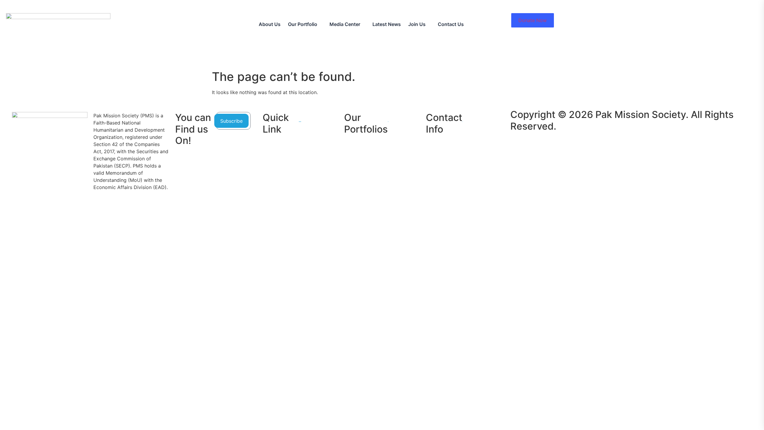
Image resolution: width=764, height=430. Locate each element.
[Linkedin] (491, 118)
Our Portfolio (302, 24)
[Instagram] (491, 154)
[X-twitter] (491, 142)
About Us (270, 24)
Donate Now (532, 20)
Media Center (344, 24)
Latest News (386, 24)
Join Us (417, 24)
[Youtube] (491, 166)
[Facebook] (491, 130)
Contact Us (451, 24)
